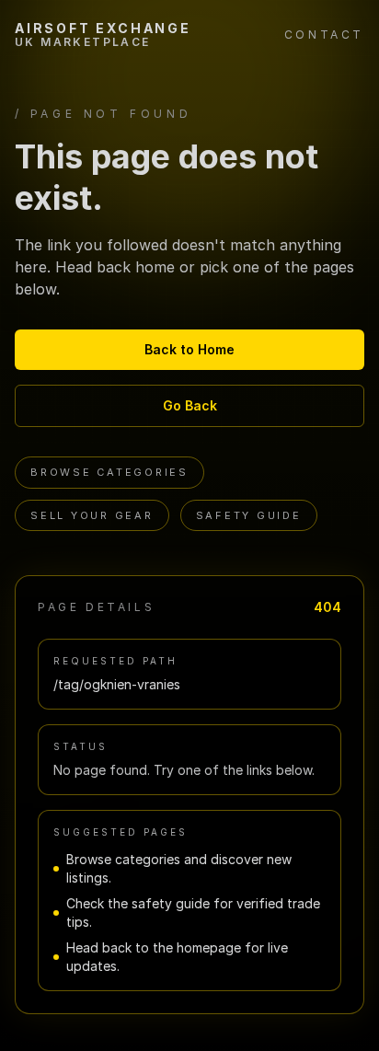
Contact (324, 34)
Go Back (190, 405)
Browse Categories (109, 472)
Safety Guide (249, 515)
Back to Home (189, 349)
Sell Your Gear (92, 515)
